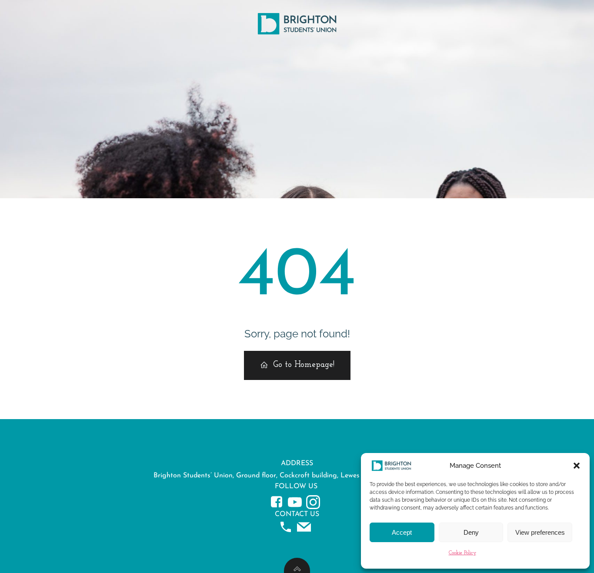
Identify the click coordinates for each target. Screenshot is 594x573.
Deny (471, 532)
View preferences (540, 532)
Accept (402, 532)
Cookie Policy (462, 553)
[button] (576, 465)
